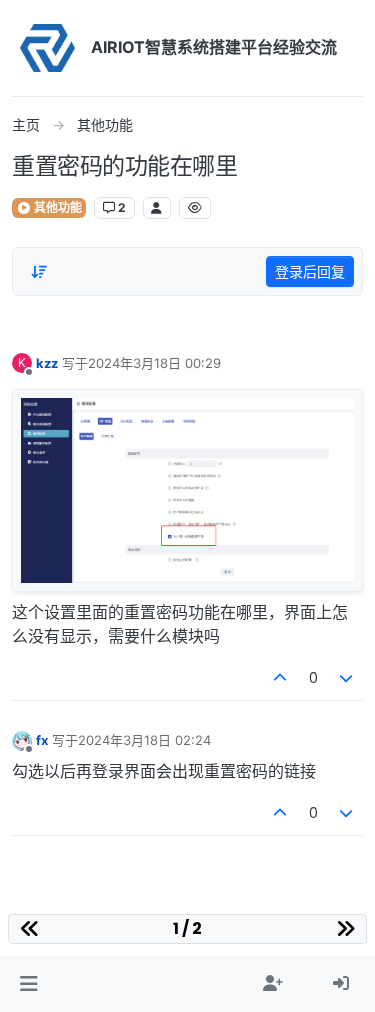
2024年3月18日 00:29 (154, 363)
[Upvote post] (280, 678)
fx (42, 740)
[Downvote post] (347, 678)
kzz (47, 363)
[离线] (22, 739)
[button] (28, 984)
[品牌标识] (47, 48)
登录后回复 (310, 271)
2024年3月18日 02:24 (144, 740)
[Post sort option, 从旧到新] (39, 272)
